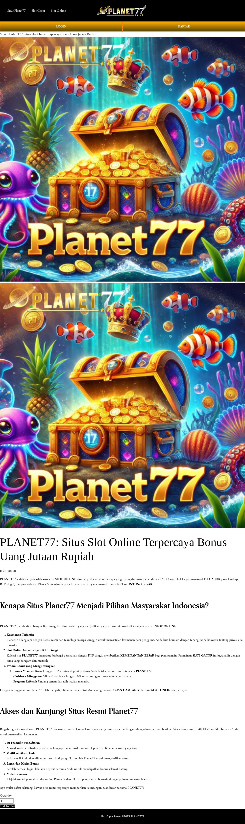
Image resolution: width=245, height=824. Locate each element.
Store (3, 34)
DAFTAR (184, 26)
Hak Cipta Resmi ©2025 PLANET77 (122, 816)
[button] (7, 806)
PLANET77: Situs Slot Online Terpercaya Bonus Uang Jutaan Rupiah (51, 34)
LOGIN (61, 26)
